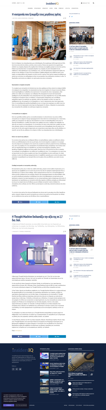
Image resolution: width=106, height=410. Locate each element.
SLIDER (19, 18)
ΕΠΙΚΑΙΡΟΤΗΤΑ (75, 8)
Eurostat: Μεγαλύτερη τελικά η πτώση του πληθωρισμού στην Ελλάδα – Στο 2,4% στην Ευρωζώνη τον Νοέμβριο (57, 365)
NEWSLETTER (86, 3)
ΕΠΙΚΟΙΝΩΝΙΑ (71, 405)
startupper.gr (18, 330)
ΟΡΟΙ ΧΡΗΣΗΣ (79, 405)
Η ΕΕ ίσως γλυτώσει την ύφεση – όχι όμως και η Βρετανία (82, 388)
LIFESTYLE (67, 8)
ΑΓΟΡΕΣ (51, 8)
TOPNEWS (21, 231)
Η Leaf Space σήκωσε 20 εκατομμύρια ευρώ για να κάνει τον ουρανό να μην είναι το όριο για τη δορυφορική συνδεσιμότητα (78, 48)
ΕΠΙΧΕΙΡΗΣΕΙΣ (37, 8)
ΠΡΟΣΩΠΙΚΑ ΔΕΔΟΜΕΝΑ (88, 405)
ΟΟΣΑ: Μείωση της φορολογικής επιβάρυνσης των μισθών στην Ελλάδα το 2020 (77, 374)
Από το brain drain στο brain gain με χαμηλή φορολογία (83, 68)
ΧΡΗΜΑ (55, 8)
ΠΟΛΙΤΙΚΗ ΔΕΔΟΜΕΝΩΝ (21, 405)
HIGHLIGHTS (16, 231)
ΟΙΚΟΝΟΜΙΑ (30, 8)
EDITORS (15, 18)
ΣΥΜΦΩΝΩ (8, 405)
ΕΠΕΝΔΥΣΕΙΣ (45, 8)
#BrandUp (32, 405)
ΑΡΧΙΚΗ (65, 405)
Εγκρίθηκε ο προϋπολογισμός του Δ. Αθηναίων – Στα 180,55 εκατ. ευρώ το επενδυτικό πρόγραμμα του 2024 (57, 381)
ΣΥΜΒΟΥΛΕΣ (61, 8)
